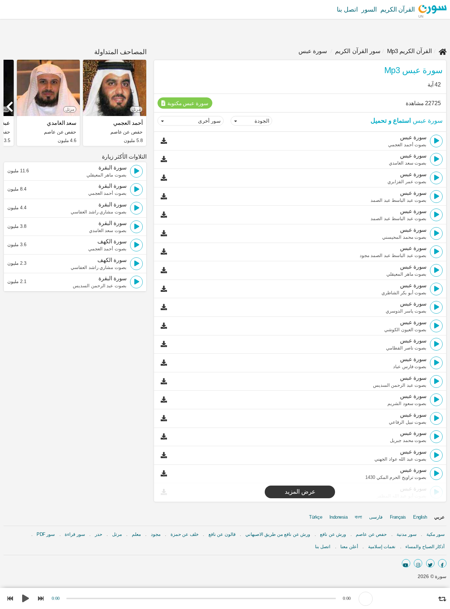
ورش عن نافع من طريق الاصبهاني (277, 534)
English (420, 517)
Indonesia (338, 517)
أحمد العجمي (127, 123)
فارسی (375, 517)
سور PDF (46, 534)
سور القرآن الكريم (357, 51)
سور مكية (435, 534)
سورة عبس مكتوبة (187, 103)
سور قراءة (75, 534)
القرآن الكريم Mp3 (409, 51)
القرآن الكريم (397, 9)
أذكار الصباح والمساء (425, 546)
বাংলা (358, 517)
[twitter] (430, 563)
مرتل (117, 534)
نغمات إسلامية (382, 546)
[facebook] (442, 563)
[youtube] (406, 563)
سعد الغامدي (61, 123)
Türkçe (315, 517)
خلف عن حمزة (185, 534)
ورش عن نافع (333, 534)
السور (369, 9)
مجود (156, 534)
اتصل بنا (347, 9)
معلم (136, 534)
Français (398, 517)
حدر (98, 534)
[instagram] (418, 563)
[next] (11, 104)
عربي (439, 517)
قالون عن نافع (222, 534)
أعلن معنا (349, 546)
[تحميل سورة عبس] (166, 141)
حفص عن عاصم (371, 534)
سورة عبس (312, 51)
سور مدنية (407, 534)
